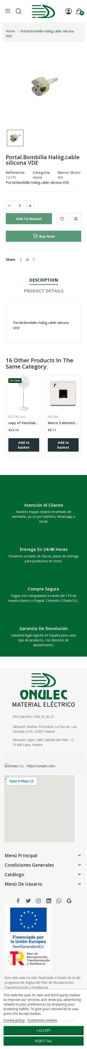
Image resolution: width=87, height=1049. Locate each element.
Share (21, 259)
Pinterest (34, 259)
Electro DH (16, 417)
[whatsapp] (59, 901)
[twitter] (28, 901)
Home (37, 177)
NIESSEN (53, 417)
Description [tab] (43, 280)
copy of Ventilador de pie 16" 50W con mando (23, 423)
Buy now (47, 236)
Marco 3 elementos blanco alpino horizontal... (63, 423)
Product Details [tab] (43, 291)
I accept (44, 1030)
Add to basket (29, 218)
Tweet (27, 259)
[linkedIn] (49, 901)
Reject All (43, 1041)
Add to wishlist (62, 218)
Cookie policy (14, 1020)
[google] (69, 901)
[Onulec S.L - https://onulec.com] (30, 765)
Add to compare (75, 218)
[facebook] (18, 901)
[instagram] (38, 901)
